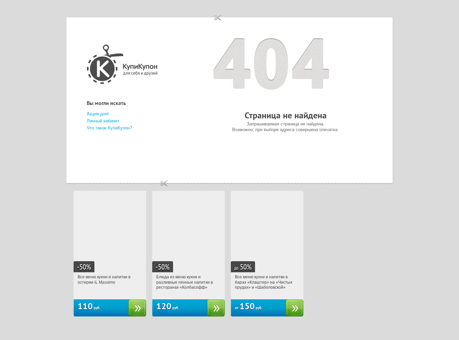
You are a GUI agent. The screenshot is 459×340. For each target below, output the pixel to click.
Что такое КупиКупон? (109, 127)
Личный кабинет (103, 120)
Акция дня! (98, 113)
